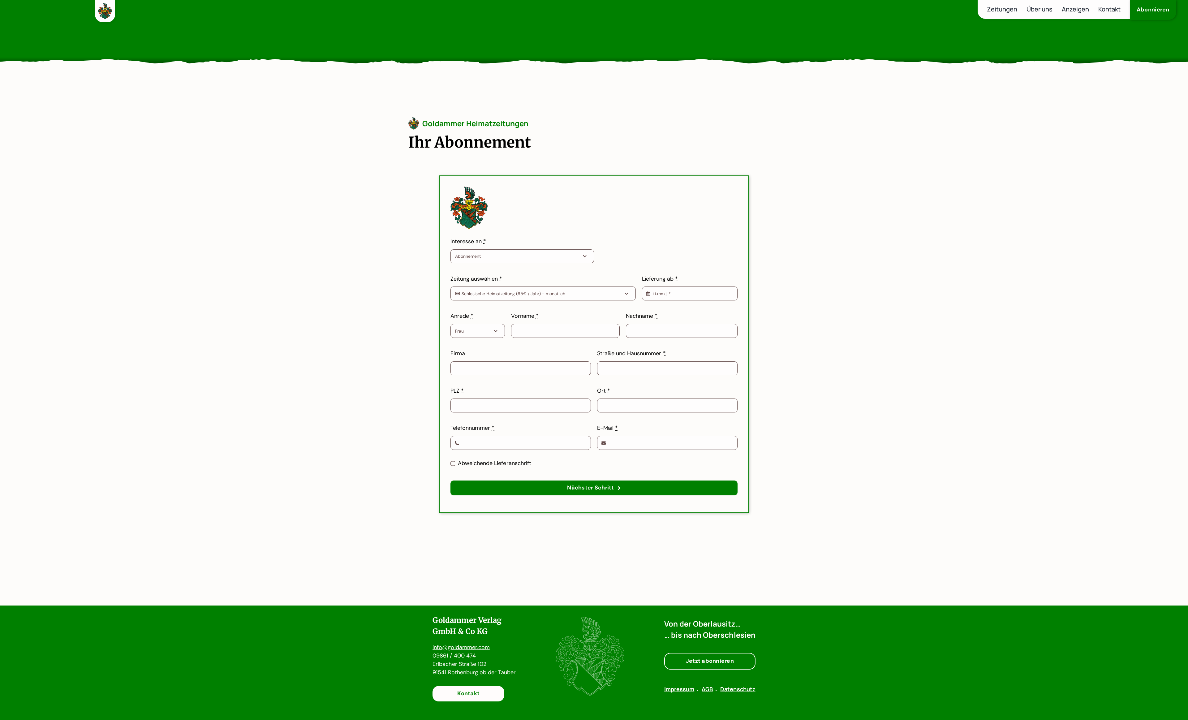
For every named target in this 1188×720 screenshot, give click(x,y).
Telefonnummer (472, 428)
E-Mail (607, 428)
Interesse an (468, 241)
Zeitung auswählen (476, 278)
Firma (457, 353)
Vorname (525, 316)
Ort (603, 390)
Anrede (461, 316)
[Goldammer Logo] (105, 6)
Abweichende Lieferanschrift (494, 463)
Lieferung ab (660, 278)
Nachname (641, 316)
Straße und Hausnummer (631, 353)
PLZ (457, 390)
